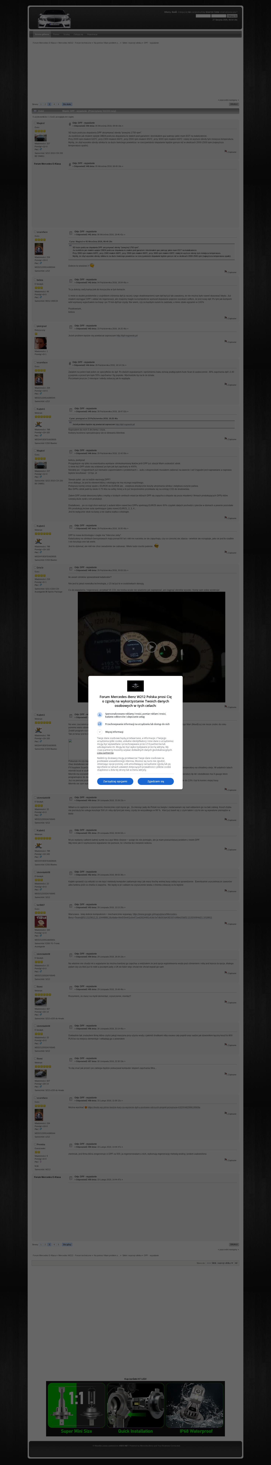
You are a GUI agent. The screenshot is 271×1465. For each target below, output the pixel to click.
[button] (135, 732)
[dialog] (135, 732)
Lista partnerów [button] (105, 752)
